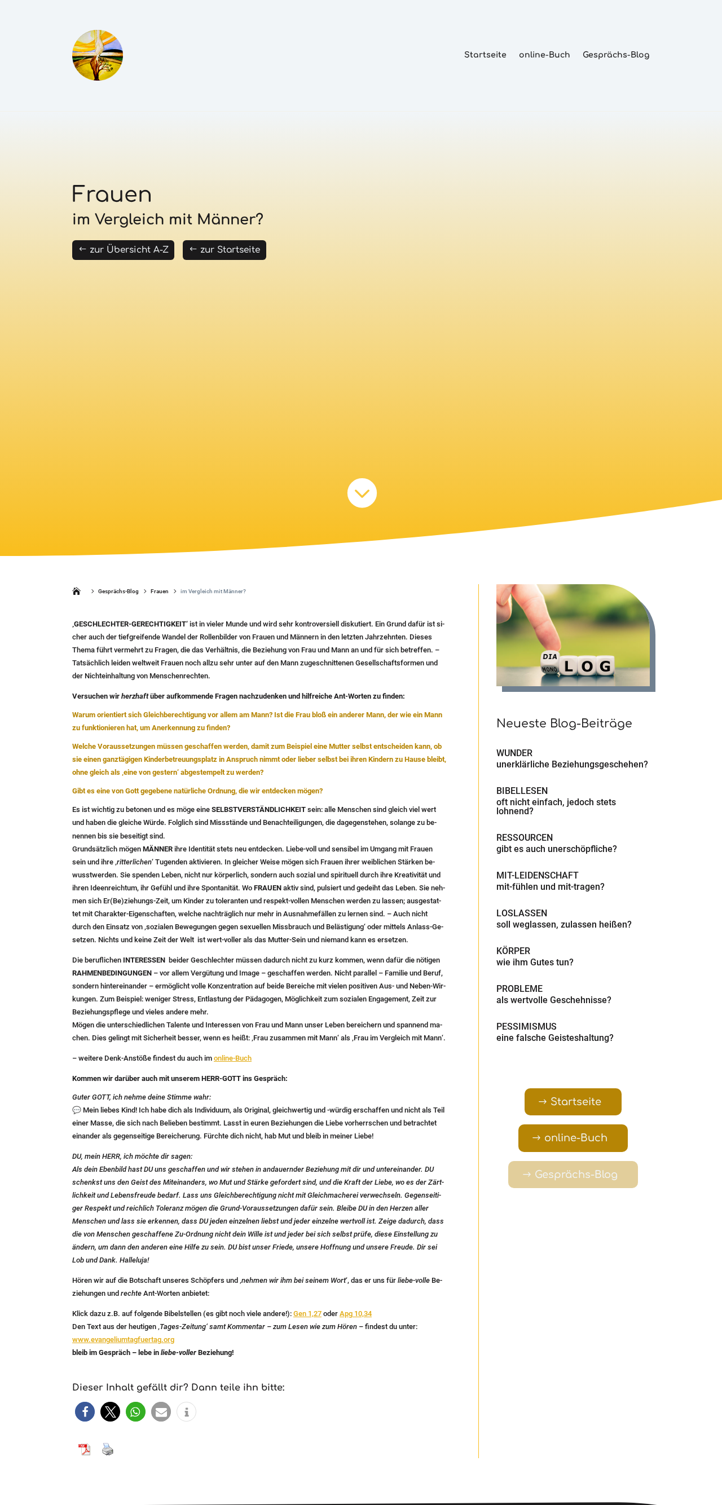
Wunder (514, 753)
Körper (513, 951)
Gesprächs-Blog (616, 55)
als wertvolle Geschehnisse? (553, 1000)
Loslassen (521, 913)
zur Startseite (230, 250)
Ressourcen (524, 837)
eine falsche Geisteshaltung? (555, 1037)
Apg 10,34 (356, 1313)
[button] (85, 1412)
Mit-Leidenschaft (537, 875)
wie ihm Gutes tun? (535, 962)
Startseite (485, 55)
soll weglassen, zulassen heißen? (564, 924)
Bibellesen (522, 790)
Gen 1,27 (307, 1313)
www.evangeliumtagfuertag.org (123, 1339)
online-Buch (544, 55)
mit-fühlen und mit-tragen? (550, 886)
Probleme (519, 988)
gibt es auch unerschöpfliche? (556, 849)
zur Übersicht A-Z (129, 250)
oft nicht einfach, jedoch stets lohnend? (556, 807)
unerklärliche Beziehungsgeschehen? (572, 764)
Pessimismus (526, 1026)
